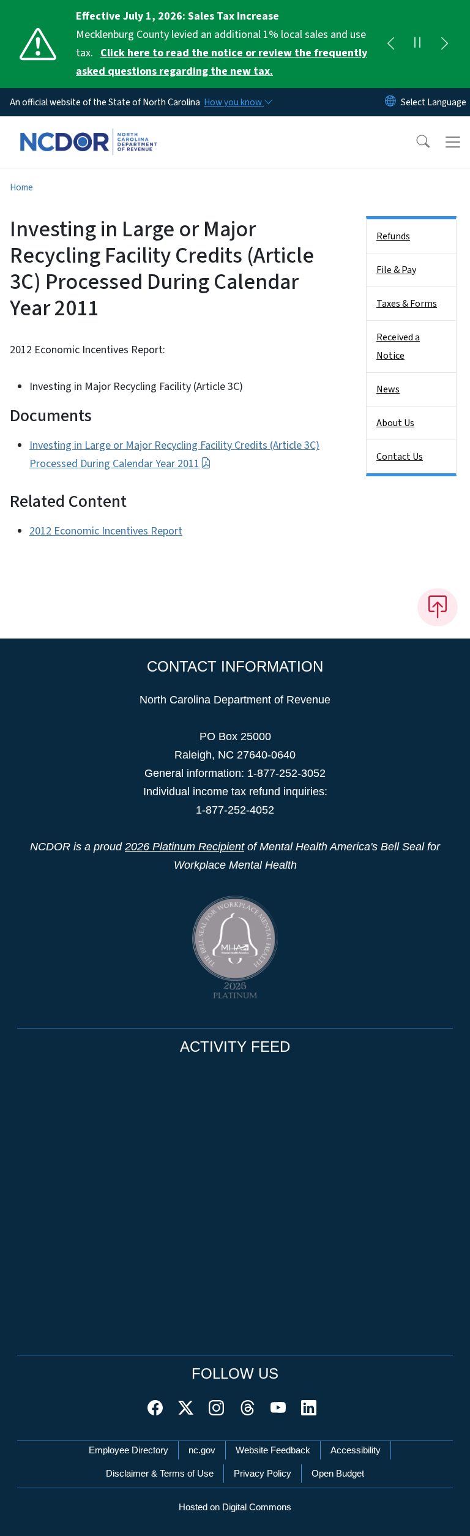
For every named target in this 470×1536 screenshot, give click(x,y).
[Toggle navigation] (453, 142)
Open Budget (337, 1473)
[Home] (88, 130)
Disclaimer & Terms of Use (160, 1473)
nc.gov (201, 1450)
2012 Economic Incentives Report (105, 531)
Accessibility (355, 1450)
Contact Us (399, 456)
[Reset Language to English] (390, 102)
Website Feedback (273, 1450)
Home (21, 187)
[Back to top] (437, 607)
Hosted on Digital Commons (235, 1507)
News (388, 389)
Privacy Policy (262, 1473)
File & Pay (396, 270)
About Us (395, 423)
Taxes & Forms (406, 303)
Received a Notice (398, 346)
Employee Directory (128, 1450)
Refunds (393, 236)
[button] (415, 142)
